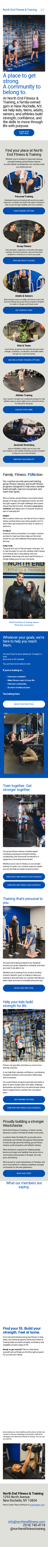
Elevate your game (24, 410)
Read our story (24, 1173)
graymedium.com (37, 1505)
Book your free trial (24, 704)
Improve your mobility (24, 459)
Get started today (24, 310)
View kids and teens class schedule (24, 885)
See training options (24, 1100)
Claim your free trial (24, 133)
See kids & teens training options (24, 360)
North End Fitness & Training (20, 9)
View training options (24, 211)
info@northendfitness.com (26, 1521)
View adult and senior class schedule (24, 877)
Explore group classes (24, 261)
